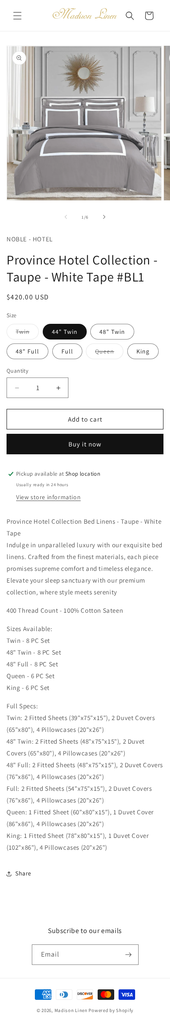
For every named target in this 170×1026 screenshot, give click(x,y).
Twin (27, 333)
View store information (48, 497)
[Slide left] (65, 216)
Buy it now (85, 444)
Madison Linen (71, 1010)
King (143, 351)
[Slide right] (104, 216)
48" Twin (112, 332)
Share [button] (23, 873)
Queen (109, 353)
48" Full (27, 351)
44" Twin (65, 332)
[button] (17, 15)
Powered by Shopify (110, 1010)
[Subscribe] (128, 954)
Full (67, 351)
